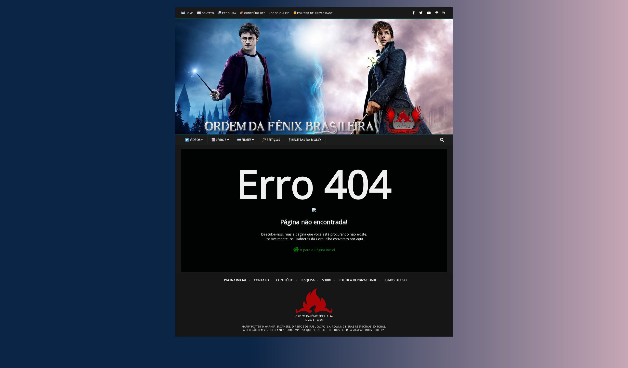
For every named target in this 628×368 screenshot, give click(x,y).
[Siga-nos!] (421, 12)
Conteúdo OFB (254, 13)
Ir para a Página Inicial (317, 250)
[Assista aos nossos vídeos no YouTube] (428, 12)
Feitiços (273, 140)
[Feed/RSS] (444, 12)
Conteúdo (284, 280)
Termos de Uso (395, 280)
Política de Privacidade (315, 13)
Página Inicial (235, 280)
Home (190, 13)
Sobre (327, 280)
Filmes (246, 140)
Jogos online (279, 13)
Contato (208, 13)
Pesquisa (229, 13)
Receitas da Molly (306, 140)
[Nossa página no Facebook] (413, 12)
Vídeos (195, 140)
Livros (221, 140)
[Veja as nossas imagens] (437, 12)
